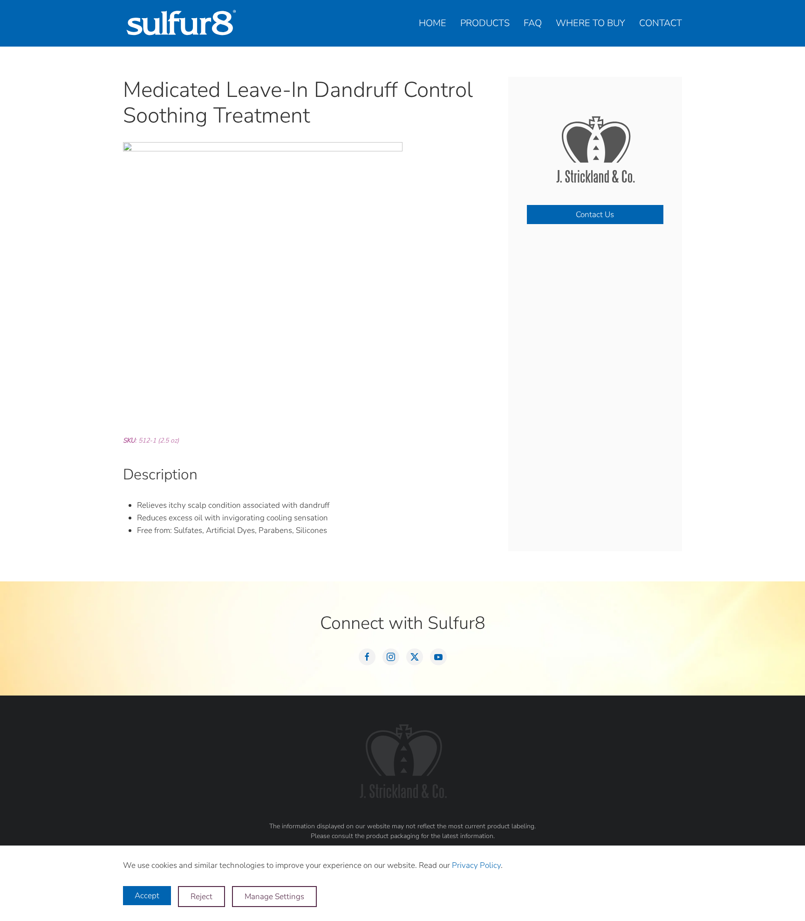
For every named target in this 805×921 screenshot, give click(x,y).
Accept (147, 895)
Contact (660, 23)
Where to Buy (590, 23)
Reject (201, 896)
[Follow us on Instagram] (390, 656)
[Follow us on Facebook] (367, 656)
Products (485, 23)
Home (432, 23)
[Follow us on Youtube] (438, 656)
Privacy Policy (476, 865)
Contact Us (595, 214)
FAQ (533, 23)
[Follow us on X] (414, 656)
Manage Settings (274, 896)
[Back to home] (181, 23)
